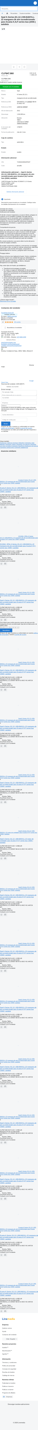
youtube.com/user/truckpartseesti (11, 345)
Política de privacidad (8, 1365)
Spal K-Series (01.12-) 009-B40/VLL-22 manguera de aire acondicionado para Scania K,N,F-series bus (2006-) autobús (18, 602)
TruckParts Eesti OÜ (7, 313)
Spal (18, 91)
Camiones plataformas (21, 447)
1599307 (29, 102)
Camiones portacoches (7, 447)
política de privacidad (7, 428)
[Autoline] (7, 13)
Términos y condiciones (9, 1362)
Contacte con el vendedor (11, 86)
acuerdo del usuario (26, 428)
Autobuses (3, 443)
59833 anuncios (12, 316)
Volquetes (21, 443)
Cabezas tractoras (12, 443)
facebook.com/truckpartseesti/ (10, 344)
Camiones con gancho (23, 444)
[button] (35, 3)
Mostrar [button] (13, 337)
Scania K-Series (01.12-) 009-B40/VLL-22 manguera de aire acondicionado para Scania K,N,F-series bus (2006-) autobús (19, 490)
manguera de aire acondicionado (27, 98)
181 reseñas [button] (17, 322)
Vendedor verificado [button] (9, 314)
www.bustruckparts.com (8, 342)
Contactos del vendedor (9, 1334)
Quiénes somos (7, 1328)
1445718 (19, 107)
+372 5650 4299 (21, 337)
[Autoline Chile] (12, 3)
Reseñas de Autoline (8, 1372)
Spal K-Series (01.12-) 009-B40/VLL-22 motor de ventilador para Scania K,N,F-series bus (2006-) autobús (16, 840)
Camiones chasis (10, 444)
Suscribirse (6, 630)
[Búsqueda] (35, 9)
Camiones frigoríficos (18, 446)
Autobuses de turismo (31, 446)
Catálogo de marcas (8, 1375)
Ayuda (4, 1331)
